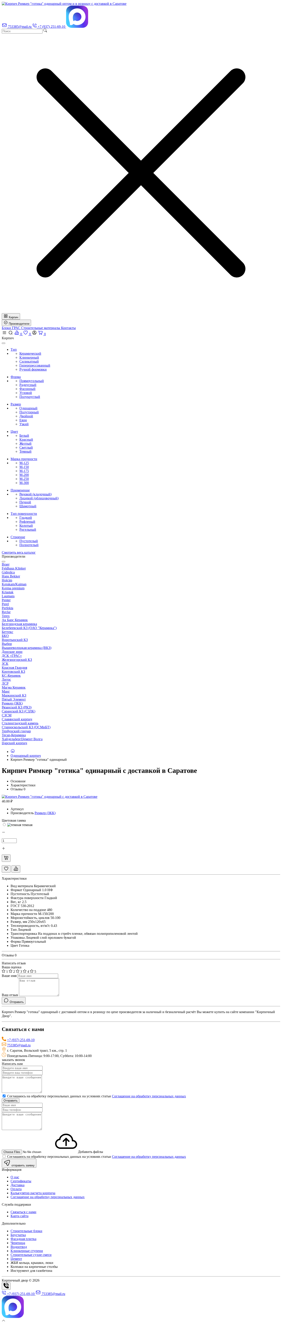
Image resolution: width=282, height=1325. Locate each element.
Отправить (11, 1100)
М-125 (24, 463)
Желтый (25, 443)
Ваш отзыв (10, 995)
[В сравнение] (15, 869)
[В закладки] (6, 869)
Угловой (25, 393)
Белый (24, 435)
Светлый (26, 447)
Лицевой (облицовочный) (39, 498)
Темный (25, 451)
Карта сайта (19, 1216)
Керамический (30, 353)
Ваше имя (9, 976)
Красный (26, 439)
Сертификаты (21, 1181)
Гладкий (25, 517)
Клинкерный (29, 357)
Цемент (16, 1259)
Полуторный (29, 412)
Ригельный (27, 529)
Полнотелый (29, 545)
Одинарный (28, 408)
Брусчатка (18, 1235)
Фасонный (27, 389)
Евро (23, 420)
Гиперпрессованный (34, 365)
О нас (15, 1177)
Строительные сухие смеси (31, 1255)
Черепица (18, 1243)
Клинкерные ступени (27, 1251)
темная (26, 825)
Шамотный (27, 506)
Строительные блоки (26, 1231)
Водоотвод (19, 1247)
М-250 (24, 479)
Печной (25, 502)
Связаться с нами (23, 1212)
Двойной (26, 416)
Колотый (26, 525)
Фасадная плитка (23, 1239)
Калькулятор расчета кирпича (33, 1193)
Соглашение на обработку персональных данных (149, 1096)
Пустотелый (28, 541)
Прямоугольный (31, 381)
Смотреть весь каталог (19, 552)
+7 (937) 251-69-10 (21, 1040)
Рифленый (27, 521)
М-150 (24, 467)
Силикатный (29, 361)
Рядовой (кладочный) (35, 494)
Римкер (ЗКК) (45, 813)
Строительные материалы (41, 328)
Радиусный (27, 385)
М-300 (24, 483)
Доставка (17, 1185)
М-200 (24, 475)
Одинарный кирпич (26, 755)
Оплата (16, 1189)
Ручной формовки (33, 369)
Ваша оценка (11, 967)
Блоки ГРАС (11, 328)
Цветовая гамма (14, 820)
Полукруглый (29, 397)
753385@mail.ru (19, 1045)
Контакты (68, 328)
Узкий (24, 424)
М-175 (24, 471)
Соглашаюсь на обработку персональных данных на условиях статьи (96, 1096)
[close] (3, 343)
